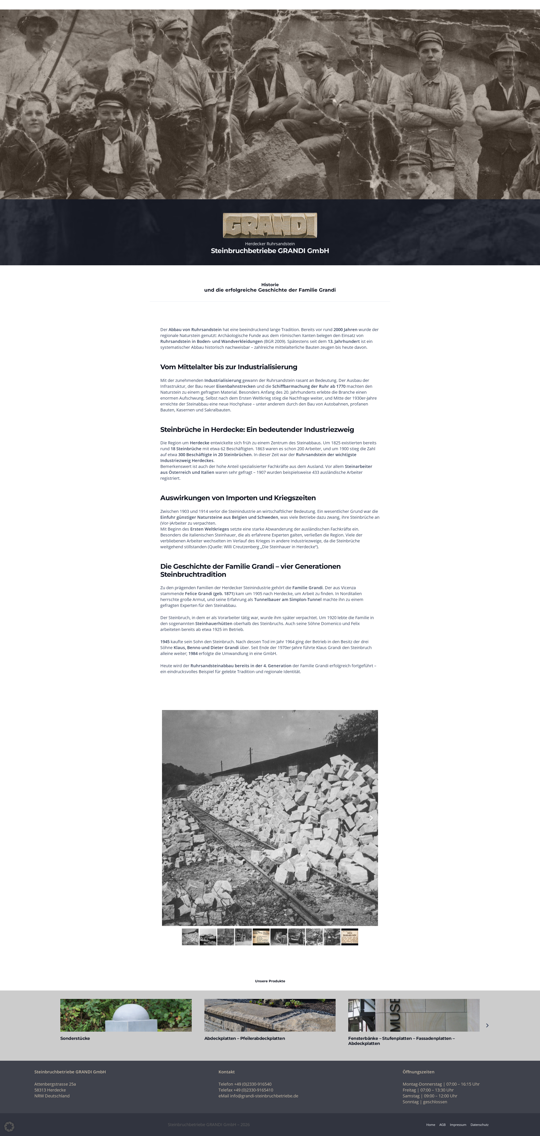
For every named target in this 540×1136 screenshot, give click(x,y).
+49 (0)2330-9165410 (253, 1090)
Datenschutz (480, 1125)
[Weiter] (487, 1025)
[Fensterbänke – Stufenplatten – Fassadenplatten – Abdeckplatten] (414, 1015)
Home (430, 1125)
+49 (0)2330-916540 (252, 1084)
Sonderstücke (75, 1038)
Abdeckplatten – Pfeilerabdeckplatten (244, 1038)
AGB (442, 1125)
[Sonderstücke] (126, 1015)
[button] (9, 1126)
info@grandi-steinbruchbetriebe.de (264, 1096)
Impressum (458, 1125)
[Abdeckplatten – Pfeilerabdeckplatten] (270, 1015)
